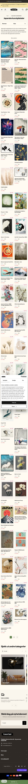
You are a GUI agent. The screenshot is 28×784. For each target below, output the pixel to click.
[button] (1, 9)
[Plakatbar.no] (7, 735)
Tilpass (13, 406)
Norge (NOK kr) (7, 766)
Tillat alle (14, 402)
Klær (14, 23)
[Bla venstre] (22, 651)
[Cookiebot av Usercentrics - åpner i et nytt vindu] (21, 377)
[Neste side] (17, 637)
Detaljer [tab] (14, 380)
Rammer (4, 23)
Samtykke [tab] (5, 380)
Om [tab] (23, 380)
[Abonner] (24, 723)
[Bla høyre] (25, 23)
